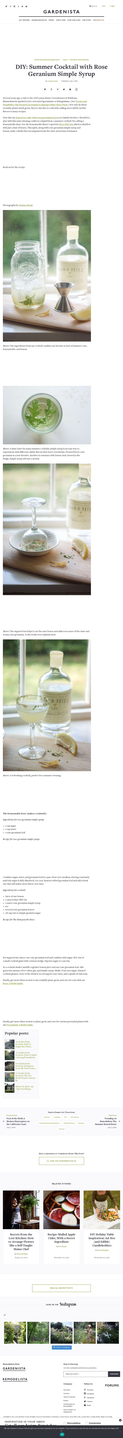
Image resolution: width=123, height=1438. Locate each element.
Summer (47, 1117)
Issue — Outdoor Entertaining (76, 60)
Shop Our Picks (73, 20)
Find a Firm (60, 20)
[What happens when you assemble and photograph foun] (38, 1333)
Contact (66, 1393)
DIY (65, 1117)
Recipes (81, 1123)
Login (112, 6)
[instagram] (14, 6)
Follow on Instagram (63, 1347)
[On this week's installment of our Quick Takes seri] (85, 1333)
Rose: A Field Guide (13, 984)
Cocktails (57, 1117)
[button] (92, 6)
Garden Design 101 (39, 20)
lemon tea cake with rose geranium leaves (37, 118)
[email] (26, 6)
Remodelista (98, 20)
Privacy (65, 1400)
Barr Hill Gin (66, 124)
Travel (51, 20)
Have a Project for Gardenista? (69, 1411)
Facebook (90, 1397)
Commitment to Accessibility (69, 1405)
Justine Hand (25, 205)
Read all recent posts (61, 1288)
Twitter (89, 1401)
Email (89, 1405)
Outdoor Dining (69, 1123)
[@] (10, 1316)
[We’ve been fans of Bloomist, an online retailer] (15, 1333)
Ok (62, 1434)
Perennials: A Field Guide (20, 1025)
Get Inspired (24, 20)
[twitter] (22, 6)
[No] (120, 1431)
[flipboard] (6, 6)
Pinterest (90, 1390)
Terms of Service (69, 1397)
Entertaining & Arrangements (47, 60)
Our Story (86, 20)
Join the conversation (62, 1161)
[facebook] (18, 6)
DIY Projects (75, 1117)
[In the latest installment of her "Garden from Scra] (61, 1333)
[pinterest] (10, 6)
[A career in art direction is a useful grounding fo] (108, 1333)
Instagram (90, 1393)
